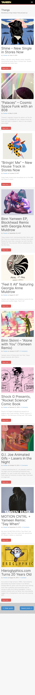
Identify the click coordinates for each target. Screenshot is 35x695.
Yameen (5, 55)
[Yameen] (6, 2)
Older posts (8, 608)
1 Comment (23, 577)
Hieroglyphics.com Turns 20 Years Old (16, 572)
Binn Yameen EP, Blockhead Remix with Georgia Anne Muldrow (16, 224)
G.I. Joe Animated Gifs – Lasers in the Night (16, 458)
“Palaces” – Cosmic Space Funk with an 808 (17, 106)
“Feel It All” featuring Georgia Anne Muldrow (17, 288)
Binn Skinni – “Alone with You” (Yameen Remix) (16, 344)
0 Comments (23, 351)
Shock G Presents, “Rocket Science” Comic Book (16, 400)
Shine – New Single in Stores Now (16, 50)
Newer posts (26, 608)
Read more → (6, 68)
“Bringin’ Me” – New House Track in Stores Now (16, 166)
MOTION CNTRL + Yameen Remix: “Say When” (15, 520)
